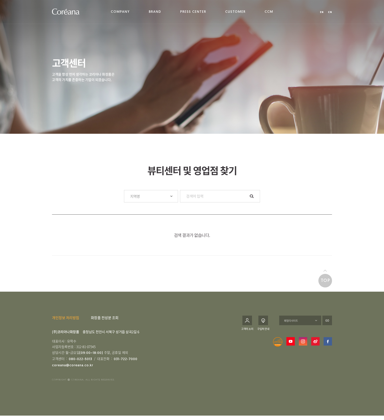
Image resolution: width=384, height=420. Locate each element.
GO (327, 320)
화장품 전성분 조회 (105, 317)
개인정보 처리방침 (65, 317)
